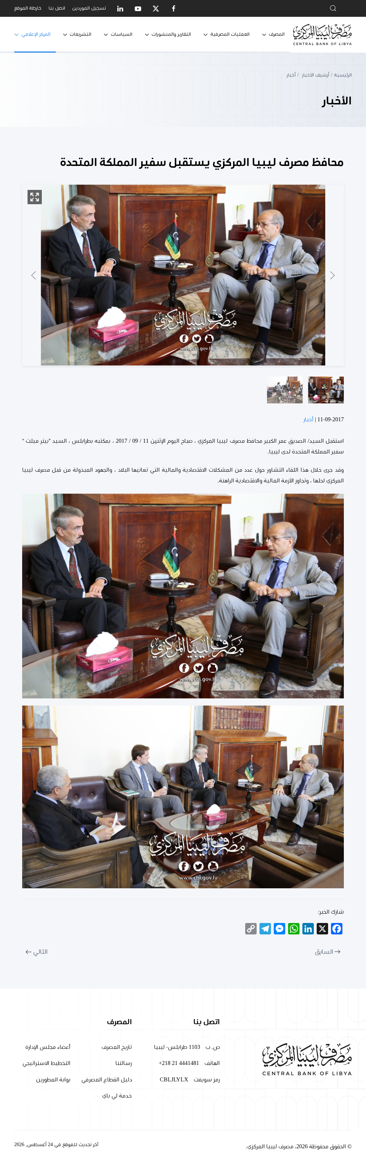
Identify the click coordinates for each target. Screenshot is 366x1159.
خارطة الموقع (27, 8)
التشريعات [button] (80, 34)
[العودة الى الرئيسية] (322, 35)
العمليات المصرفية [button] (230, 34)
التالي (40, 952)
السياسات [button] (121, 34)
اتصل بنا (57, 8)
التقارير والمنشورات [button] (171, 34)
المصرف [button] (277, 34)
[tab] (326, 390)
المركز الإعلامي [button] (35, 34)
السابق (324, 952)
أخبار (308, 419)
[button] (35, 197)
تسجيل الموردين (89, 8)
